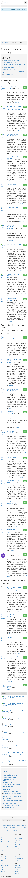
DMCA (16, 836)
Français (19, 825)
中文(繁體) (12, 831)
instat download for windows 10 (11, 775)
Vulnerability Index (6, 858)
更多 (25, 87)
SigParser (3, 850)
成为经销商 (18, 867)
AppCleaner (4, 852)
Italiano (24, 825)
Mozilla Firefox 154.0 (12, 554)
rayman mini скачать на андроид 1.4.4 (13, 800)
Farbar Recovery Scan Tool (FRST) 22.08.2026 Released (15, 703)
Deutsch (9, 825)
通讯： (14, 817)
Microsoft (9, 532)
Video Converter (5, 848)
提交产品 (17, 873)
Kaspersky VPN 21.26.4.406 (14, 244)
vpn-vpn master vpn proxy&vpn (11, 60)
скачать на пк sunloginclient (10, 791)
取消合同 (17, 844)
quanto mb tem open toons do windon (13, 795)
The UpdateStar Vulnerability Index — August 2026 (16, 697)
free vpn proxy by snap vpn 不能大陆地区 (13, 71)
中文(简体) (6, 831)
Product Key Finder (6, 842)
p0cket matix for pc (8, 782)
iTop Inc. (8, 186)
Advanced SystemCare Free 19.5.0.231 (14, 274)
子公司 (17, 860)
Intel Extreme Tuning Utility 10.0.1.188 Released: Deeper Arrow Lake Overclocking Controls (17, 761)
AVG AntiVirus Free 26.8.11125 (12, 225)
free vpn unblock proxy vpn (10, 73)
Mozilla (8, 555)
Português (23, 827)
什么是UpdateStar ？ (6, 865)
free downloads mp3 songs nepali (12, 796)
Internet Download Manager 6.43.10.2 (15, 157)
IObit (8, 277)
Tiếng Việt (21, 829)
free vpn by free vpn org (9, 64)
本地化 (17, 869)
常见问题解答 (18, 838)
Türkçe (16, 829)
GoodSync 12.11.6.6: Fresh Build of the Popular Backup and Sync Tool (17, 717)
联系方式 (17, 840)
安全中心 (17, 848)
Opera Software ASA (11, 339)
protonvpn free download (10, 62)
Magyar (18, 831)
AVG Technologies (11, 228)
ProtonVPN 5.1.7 (11, 87)
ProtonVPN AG (10, 88)
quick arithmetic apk (8, 807)
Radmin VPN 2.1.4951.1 (13, 207)
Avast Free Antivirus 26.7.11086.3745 (12, 134)
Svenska (11, 829)
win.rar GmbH (10, 432)
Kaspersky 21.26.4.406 (13, 480)
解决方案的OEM (19, 858)
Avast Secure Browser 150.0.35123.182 (13, 502)
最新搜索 (5, 771)
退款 (16, 846)
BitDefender (9, 300)
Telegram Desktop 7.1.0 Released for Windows (16, 724)
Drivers (3, 840)
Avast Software (10, 137)
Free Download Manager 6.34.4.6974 (14, 107)
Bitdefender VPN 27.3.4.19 (14, 298)
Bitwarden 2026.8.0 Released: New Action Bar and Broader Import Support (16, 754)
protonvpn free (21, 64)
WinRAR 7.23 (10, 431)
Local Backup (4, 846)
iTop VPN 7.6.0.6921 (12, 184)
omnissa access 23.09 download (11, 784)
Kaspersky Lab (10, 246)
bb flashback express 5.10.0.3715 (11, 803)
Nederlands (13, 827)
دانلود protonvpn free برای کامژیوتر (11, 66)
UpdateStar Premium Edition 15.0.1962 (15, 360)
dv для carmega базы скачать (11, 805)
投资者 (3, 871)
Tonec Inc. (9, 159)
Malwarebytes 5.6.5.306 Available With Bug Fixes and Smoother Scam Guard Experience (17, 739)
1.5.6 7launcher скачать (9, 781)
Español (14, 825)
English (4, 825)
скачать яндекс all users (9, 774)
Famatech (9, 209)
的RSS (2, 860)
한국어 (7, 827)
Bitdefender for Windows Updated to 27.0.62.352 (16, 746)
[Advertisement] (14, 25)
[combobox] (13, 6)
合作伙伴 (17, 856)
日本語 (3, 827)
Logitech (8, 687)
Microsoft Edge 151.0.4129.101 (11, 530)
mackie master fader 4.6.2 (10, 777)
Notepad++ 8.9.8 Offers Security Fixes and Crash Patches (16, 710)
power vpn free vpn (8, 74)
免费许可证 (18, 871)
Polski (18, 827)
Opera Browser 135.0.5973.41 (11, 337)
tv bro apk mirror (7, 789)
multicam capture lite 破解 (10, 779)
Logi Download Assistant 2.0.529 (14, 685)
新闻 (2, 867)
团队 (2, 869)
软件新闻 (3, 856)
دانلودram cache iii (7, 802)
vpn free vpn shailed (8, 67)
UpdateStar (9, 362)
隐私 (16, 842)
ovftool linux (6, 788)
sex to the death (7, 798)
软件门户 (17, 865)
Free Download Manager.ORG (13, 109)
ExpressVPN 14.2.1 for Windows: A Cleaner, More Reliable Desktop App (16, 731)
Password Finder (5, 844)
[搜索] (25, 6)
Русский (6, 829)
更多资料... (17, 102)
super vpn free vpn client (9, 69)
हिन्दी (22, 831)
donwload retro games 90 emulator (12, 793)
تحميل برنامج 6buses (8, 786)
